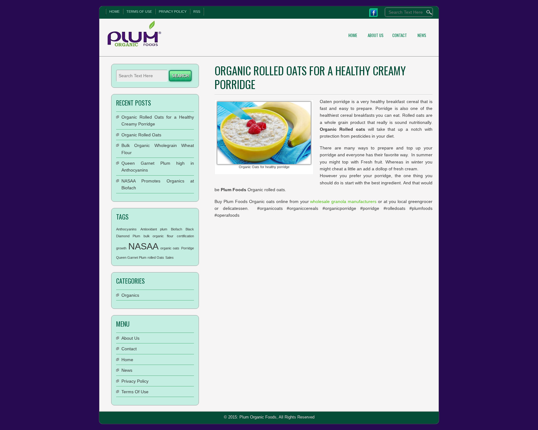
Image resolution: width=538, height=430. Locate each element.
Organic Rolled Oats (141, 134)
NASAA (143, 246)
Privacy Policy (172, 11)
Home (114, 11)
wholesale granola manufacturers (343, 201)
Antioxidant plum (154, 229)
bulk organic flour (159, 236)
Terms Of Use (139, 11)
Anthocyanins (126, 229)
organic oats (170, 248)
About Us (376, 35)
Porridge (187, 248)
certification (185, 236)
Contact (399, 35)
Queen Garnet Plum (131, 257)
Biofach (176, 229)
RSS (196, 11)
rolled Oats (156, 257)
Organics (130, 295)
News (422, 35)
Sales (169, 257)
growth (121, 248)
